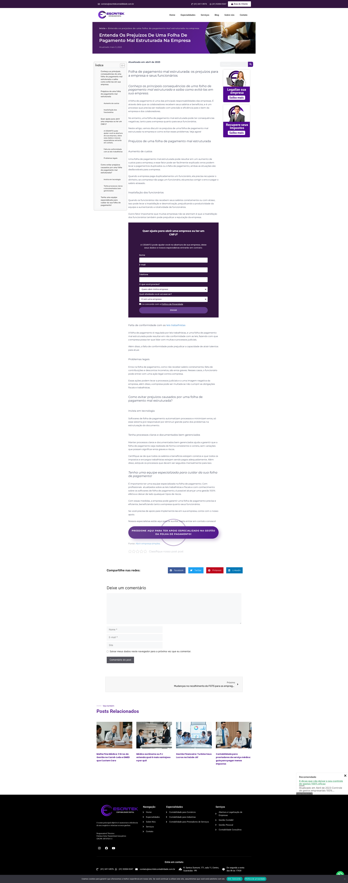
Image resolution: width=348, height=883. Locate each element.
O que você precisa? (149, 284)
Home (172, 15)
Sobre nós (229, 15)
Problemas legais (110, 158)
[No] (344, 879)
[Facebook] (106, 848)
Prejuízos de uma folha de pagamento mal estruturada (111, 94)
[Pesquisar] (250, 64)
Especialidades (188, 15)
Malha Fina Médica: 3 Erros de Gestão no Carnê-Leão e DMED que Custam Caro (113, 757)
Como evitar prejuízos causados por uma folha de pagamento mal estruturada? (111, 169)
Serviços (205, 15)
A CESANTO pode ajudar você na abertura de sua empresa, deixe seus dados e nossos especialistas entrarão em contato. (113, 137)
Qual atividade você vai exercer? (155, 294)
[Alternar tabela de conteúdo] (121, 65)
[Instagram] (99, 848)
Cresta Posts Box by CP (304, 793)
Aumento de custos (111, 103)
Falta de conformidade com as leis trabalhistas (113, 150)
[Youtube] (113, 848)
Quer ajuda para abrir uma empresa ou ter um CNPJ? (111, 121)
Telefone (143, 274)
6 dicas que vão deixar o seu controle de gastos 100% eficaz (321, 782)
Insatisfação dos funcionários (110, 111)
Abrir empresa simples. (148, 543)
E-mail (142, 264)
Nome (142, 255)
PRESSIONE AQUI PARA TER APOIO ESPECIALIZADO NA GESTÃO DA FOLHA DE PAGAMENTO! (173, 532)
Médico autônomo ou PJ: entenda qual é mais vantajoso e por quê (153, 757)
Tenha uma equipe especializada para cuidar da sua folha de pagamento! (111, 201)
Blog (217, 15)
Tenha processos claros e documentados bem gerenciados (113, 188)
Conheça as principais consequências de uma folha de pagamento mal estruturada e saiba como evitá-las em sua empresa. (111, 78)
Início (102, 28)
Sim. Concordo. (234, 879)
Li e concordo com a (162, 304)
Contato (243, 15)
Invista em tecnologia (112, 179)
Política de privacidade (255, 879)
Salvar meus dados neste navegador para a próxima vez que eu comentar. (150, 651)
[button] (177, 570)
